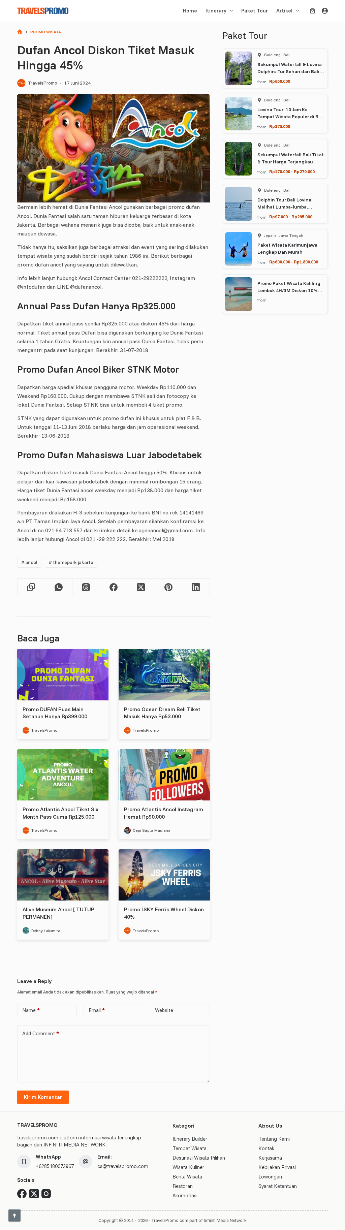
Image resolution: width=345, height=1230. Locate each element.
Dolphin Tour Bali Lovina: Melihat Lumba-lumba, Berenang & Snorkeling (285, 207)
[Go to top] (14, 1215)
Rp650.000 (279, 81)
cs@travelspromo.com (122, 1166)
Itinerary (216, 10)
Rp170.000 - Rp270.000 (292, 171)
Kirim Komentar (43, 1097)
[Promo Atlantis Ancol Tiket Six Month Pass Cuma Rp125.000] (62, 774)
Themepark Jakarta (71, 562)
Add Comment (40, 1033)
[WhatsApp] (58, 587)
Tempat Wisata (189, 1148)
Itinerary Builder (189, 1139)
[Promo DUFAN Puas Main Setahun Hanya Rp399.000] (62, 674)
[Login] (325, 11)
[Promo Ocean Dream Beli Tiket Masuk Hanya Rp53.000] (164, 674)
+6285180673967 (55, 1166)
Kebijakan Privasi (277, 1167)
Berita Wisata (187, 1176)
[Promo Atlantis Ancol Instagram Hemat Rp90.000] (164, 774)
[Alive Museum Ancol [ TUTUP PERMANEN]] (62, 875)
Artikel (284, 10)
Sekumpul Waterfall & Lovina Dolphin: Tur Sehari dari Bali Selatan (289, 71)
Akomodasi (184, 1195)
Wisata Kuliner (188, 1167)
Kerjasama (270, 1158)
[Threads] (86, 587)
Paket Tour (254, 10)
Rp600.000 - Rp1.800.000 (293, 261)
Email (97, 1010)
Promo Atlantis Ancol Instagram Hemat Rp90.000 (163, 813)
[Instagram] (46, 1193)
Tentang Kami (274, 1139)
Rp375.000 (279, 126)
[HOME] (19, 32)
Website (164, 1010)
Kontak (266, 1148)
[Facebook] (113, 587)
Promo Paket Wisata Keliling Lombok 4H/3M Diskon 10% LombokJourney (288, 290)
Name (31, 1010)
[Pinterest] (168, 587)
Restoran (182, 1186)
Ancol (29, 562)
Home (190, 10)
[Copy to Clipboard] (31, 587)
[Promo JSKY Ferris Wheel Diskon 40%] (164, 875)
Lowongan (270, 1176)
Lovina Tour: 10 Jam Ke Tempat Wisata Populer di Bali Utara (290, 116)
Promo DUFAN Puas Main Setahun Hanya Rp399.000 (55, 713)
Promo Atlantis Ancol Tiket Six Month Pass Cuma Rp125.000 (60, 813)
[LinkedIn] (196, 587)
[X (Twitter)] (141, 587)
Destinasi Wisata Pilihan (198, 1158)
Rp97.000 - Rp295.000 (290, 216)
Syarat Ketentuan (277, 1186)
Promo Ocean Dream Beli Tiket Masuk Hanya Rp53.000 (162, 713)
